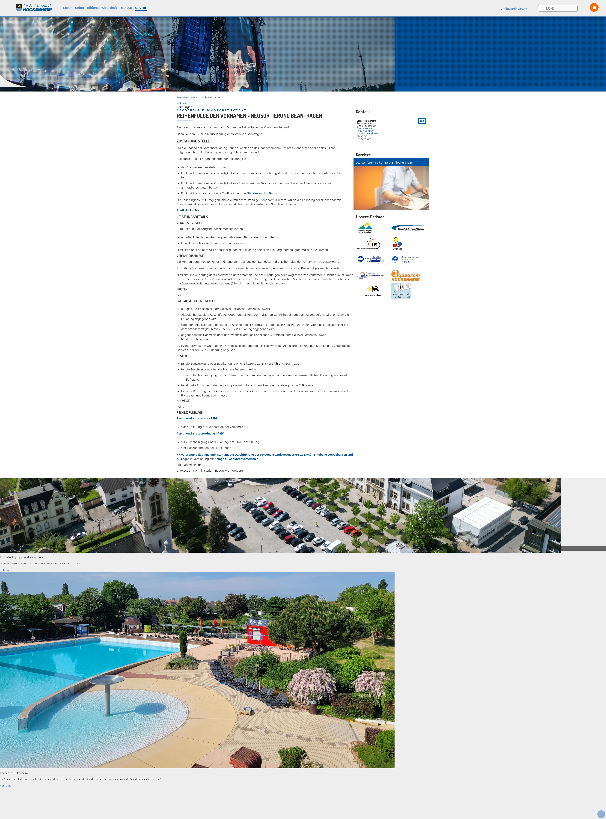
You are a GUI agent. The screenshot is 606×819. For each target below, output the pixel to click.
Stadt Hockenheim (189, 210)
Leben (67, 7)
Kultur (79, 7)
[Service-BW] (373, 291)
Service (140, 7)
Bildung (93, 7)
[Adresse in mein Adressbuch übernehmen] (422, 124)
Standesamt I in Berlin (262, 193)
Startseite (182, 97)
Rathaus (126, 7)
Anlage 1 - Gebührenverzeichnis (236, 459)
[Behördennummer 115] (368, 244)
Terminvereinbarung (513, 8)
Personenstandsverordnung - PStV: (200, 433)
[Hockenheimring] (408, 228)
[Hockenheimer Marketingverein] (405, 259)
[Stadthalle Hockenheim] (371, 259)
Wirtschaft (109, 7)
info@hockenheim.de (367, 133)
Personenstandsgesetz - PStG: (197, 418)
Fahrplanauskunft (365, 131)
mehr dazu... (6, 570)
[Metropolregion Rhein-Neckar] (364, 228)
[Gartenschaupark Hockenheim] (397, 244)
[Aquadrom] (197, 767)
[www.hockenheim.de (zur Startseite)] (26, 6)
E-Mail (243, 501)
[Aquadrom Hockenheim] (405, 275)
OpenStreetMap (365, 128)
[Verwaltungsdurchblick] (401, 291)
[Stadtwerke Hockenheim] (370, 275)
